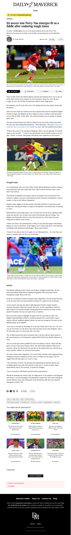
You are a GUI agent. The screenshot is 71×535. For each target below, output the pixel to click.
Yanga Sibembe (19, 39)
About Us (36, 498)
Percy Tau (33, 402)
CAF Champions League (13, 402)
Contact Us (46, 498)
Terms (39, 524)
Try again (11, 486)
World (22, 399)
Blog (55, 498)
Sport (8, 399)
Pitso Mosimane (25, 402)
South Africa (15, 399)
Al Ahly (40, 402)
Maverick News (30, 399)
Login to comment (35, 476)
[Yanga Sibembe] (9, 39)
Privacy (32, 524)
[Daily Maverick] (35, 4)
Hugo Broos (56, 402)
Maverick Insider (23, 498)
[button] (52, 39)
